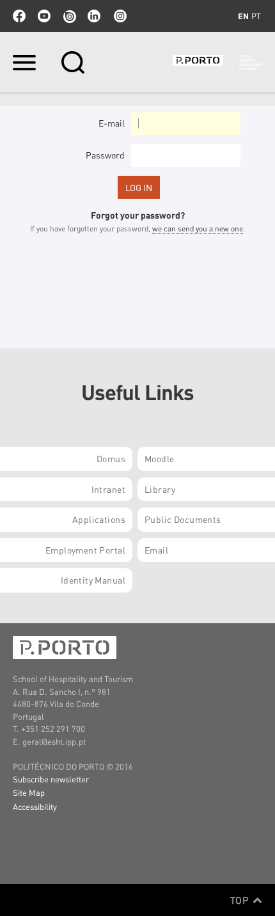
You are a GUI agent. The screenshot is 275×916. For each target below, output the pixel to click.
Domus (111, 458)
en (243, 16)
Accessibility (35, 806)
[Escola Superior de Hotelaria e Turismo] (217, 62)
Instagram (119, 16)
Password (105, 154)
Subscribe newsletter (51, 778)
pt (256, 16)
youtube (44, 16)
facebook (19, 16)
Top (240, 900)
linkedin (94, 16)
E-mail (111, 122)
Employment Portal (85, 549)
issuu (69, 16)
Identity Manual (93, 580)
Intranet (108, 489)
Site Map (29, 792)
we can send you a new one (197, 228)
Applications (98, 519)
